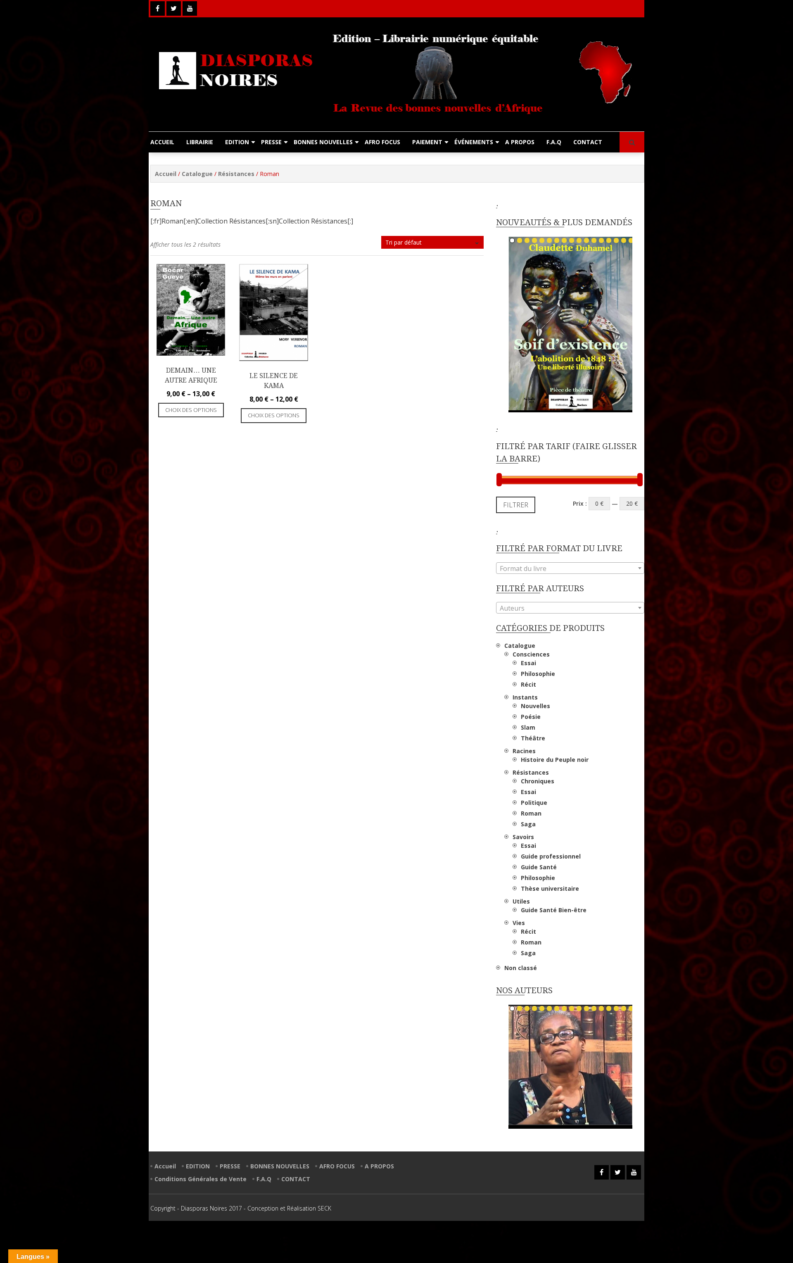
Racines (524, 751)
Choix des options (191, 410)
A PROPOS (519, 142)
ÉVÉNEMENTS (473, 142)
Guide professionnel (551, 856)
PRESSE (271, 142)
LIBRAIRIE (199, 142)
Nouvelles (535, 706)
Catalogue (197, 174)
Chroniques (537, 781)
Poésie (531, 717)
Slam (528, 727)
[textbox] (570, 568)
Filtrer (515, 504)
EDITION (237, 142)
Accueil (165, 174)
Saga (528, 824)
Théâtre (533, 738)
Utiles (521, 901)
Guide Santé (539, 867)
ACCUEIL (162, 142)
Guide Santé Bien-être (553, 910)
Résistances (236, 174)
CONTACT (587, 142)
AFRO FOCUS (382, 142)
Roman (531, 813)
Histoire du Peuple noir (555, 760)
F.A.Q (553, 142)
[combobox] (570, 568)
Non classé (520, 968)
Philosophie (538, 674)
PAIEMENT (427, 142)
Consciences (531, 654)
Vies (519, 923)
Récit (528, 684)
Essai (528, 663)
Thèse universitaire (550, 888)
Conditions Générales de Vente (200, 1179)
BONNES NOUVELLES (323, 142)
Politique (534, 802)
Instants (525, 697)
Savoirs (523, 837)
